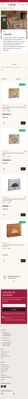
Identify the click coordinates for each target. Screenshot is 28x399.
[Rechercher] (19, 4)
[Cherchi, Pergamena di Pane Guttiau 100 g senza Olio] (14, 230)
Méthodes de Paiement (6, 377)
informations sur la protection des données (13, 319)
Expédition (3, 375)
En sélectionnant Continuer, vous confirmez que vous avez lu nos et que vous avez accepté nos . (15, 319)
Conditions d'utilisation (15, 314)
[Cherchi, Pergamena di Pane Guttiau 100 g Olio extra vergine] (14, 92)
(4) (7, 114)
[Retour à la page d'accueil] (11, 4)
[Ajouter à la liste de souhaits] (3, 122)
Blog (2, 358)
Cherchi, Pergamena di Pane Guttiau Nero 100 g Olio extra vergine (13, 199)
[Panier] (26, 4)
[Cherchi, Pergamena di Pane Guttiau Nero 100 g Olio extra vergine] (14, 184)
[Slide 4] (15, 281)
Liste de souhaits (5, 366)
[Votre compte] (22, 4)
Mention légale (4, 369)
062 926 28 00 (6, 340)
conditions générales (20, 320)
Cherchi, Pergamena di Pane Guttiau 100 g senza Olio (12, 245)
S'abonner (14, 309)
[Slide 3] (14, 281)
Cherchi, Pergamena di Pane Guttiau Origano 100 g (13, 153)
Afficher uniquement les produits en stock (10, 68)
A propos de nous (5, 352)
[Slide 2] (13, 281)
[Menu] (2, 4)
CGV (2, 373)
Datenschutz (4, 371)
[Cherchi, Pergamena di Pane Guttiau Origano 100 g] (14, 138)
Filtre (14, 64)
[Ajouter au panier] (23, 122)
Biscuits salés (5, 105)
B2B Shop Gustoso (5, 356)
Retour (2, 379)
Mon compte (4, 364)
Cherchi (4, 110)
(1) (7, 206)
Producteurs (4, 354)
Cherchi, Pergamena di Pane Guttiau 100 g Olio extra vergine (14, 107)
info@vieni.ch (6, 338)
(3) (7, 160)
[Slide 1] (12, 281)
